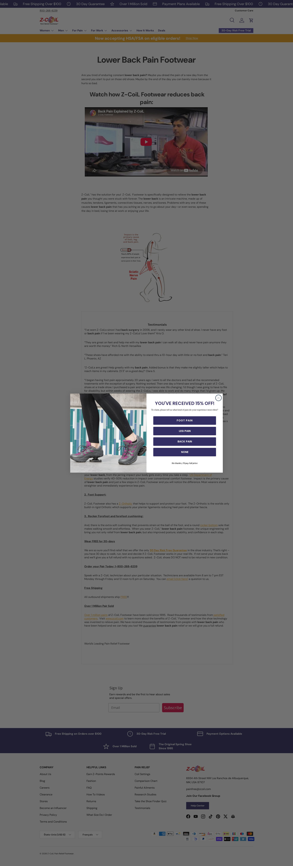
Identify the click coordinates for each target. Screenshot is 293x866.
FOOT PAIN (185, 420)
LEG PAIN (185, 431)
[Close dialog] (218, 398)
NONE (184, 452)
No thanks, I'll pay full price (185, 463)
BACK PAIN (185, 441)
